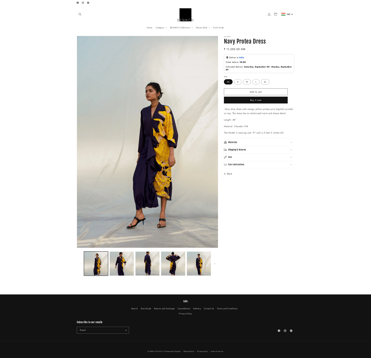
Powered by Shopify (173, 351)
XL (265, 81)
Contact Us (209, 308)
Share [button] (229, 173)
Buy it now (255, 100)
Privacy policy (202, 351)
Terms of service (217, 351)
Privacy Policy (185, 313)
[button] (80, 14)
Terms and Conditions (227, 308)
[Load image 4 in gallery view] (173, 263)
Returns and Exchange (164, 308)
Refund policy (189, 351)
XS (228, 81)
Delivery (197, 308)
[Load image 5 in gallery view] (199, 263)
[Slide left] (80, 263)
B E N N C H (160, 351)
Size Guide (146, 308)
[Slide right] (215, 263)
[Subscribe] (125, 330)
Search (134, 308)
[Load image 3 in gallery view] (147, 263)
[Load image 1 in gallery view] (96, 263)
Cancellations (184, 308)
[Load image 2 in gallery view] (122, 263)
